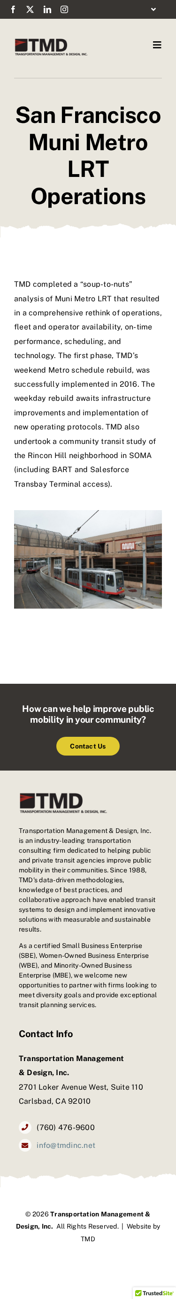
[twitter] (30, 9)
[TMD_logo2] (51, 41)
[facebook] (13, 9)
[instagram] (64, 9)
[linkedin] (47, 9)
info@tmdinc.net (66, 1145)
